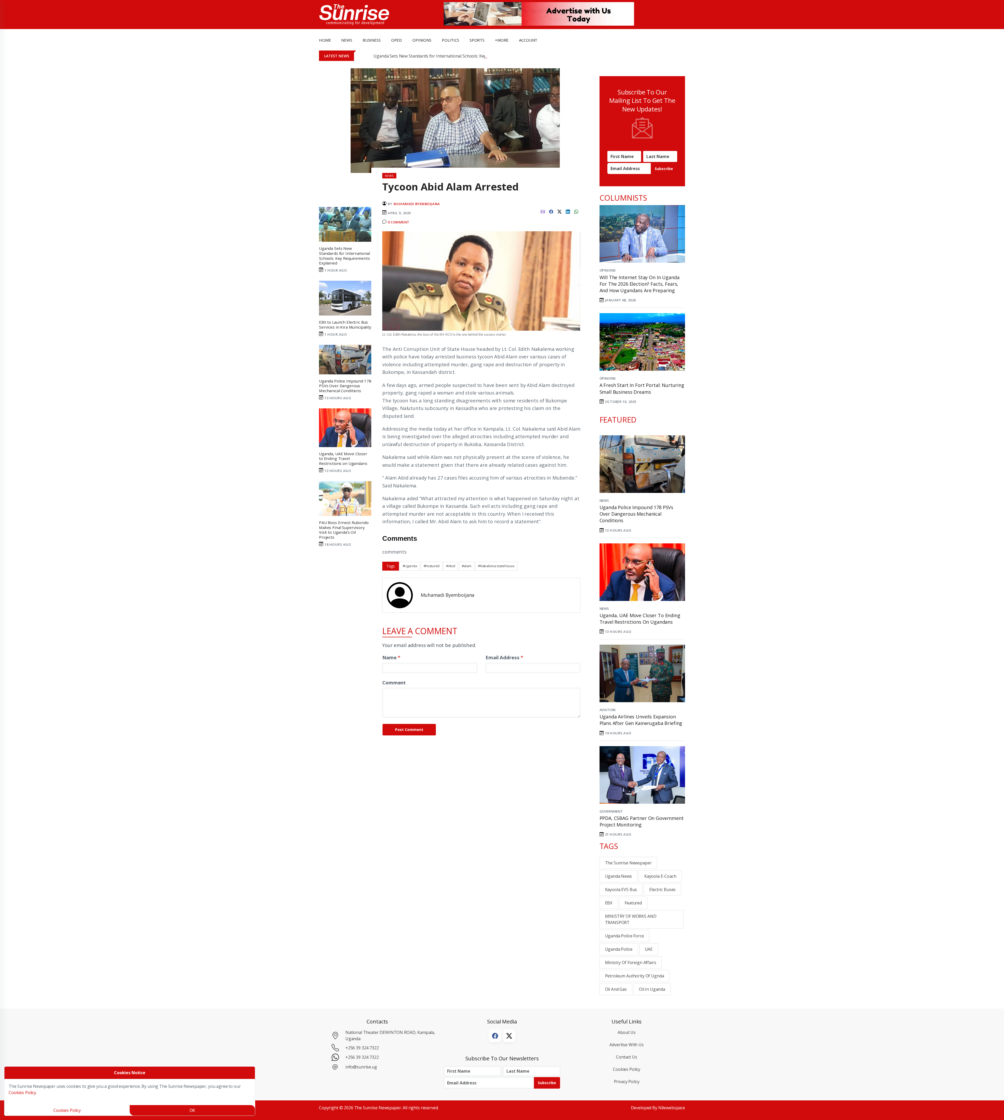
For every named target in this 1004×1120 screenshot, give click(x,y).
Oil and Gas (616, 989)
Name (391, 657)
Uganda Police (618, 949)
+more (502, 40)
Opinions (608, 270)
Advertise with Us (626, 1045)
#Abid (450, 566)
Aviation (608, 709)
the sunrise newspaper (628, 863)
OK (192, 1110)
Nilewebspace (671, 1108)
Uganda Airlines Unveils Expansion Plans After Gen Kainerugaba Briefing (641, 719)
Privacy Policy (627, 1081)
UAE (649, 949)
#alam (466, 566)
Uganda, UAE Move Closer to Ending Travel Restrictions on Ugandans (640, 618)
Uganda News (618, 876)
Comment (394, 682)
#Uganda (410, 566)
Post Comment (409, 729)
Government (611, 811)
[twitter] (559, 211)
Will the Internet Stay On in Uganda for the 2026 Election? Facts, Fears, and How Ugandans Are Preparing (640, 284)
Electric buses (662, 889)
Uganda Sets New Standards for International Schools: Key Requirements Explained (453, 56)
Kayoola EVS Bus (621, 889)
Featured (633, 903)
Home (325, 40)
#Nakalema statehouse (496, 566)
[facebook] (551, 211)
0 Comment (398, 222)
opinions (421, 40)
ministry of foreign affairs (630, 962)
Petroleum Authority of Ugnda (634, 976)
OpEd (396, 40)
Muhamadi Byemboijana (416, 203)
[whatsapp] (576, 211)
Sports (477, 40)
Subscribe (664, 168)
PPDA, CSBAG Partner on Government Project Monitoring (642, 821)
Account (528, 40)
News (604, 500)
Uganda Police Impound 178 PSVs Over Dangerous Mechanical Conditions (637, 514)
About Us (627, 1032)
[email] (543, 211)
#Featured (432, 566)
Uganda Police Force (624, 936)
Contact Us (626, 1057)
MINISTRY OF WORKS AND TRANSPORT (631, 919)
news (346, 40)
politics (450, 40)
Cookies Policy (626, 1069)
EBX (609, 903)
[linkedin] (568, 211)
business (372, 40)
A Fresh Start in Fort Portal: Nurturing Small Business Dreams (642, 388)
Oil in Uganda (652, 989)
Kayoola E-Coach (660, 876)
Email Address (504, 657)
